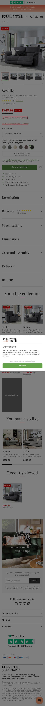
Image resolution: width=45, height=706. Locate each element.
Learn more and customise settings (22, 361)
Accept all (22, 365)
